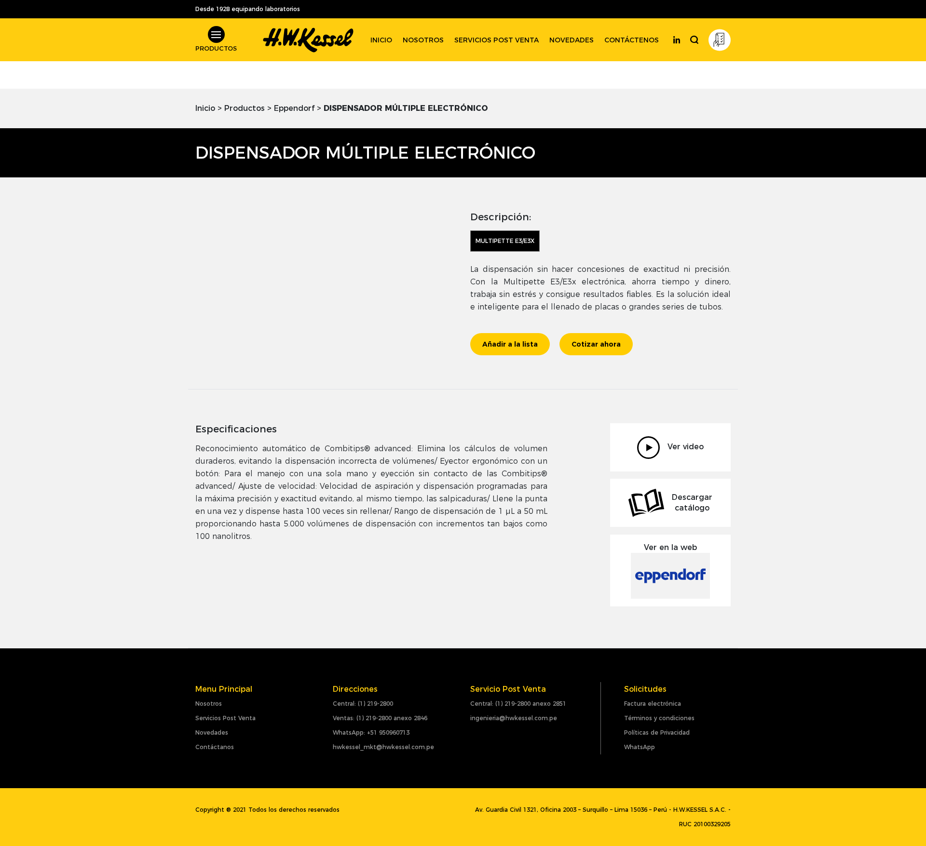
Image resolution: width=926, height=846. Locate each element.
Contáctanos (214, 747)
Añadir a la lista (510, 344)
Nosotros (423, 40)
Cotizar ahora (596, 344)
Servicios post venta (496, 40)
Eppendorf (294, 108)
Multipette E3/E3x (505, 240)
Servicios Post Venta (225, 718)
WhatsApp (639, 747)
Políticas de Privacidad (657, 732)
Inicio (381, 40)
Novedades (571, 40)
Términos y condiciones (659, 718)
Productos (244, 108)
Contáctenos (631, 40)
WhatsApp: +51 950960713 (371, 732)
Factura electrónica (652, 703)
